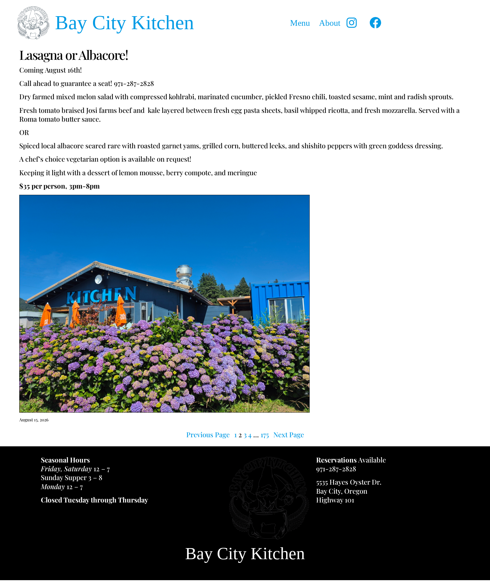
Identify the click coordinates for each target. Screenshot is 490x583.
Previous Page (208, 434)
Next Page (288, 434)
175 (265, 434)
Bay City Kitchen (124, 22)
